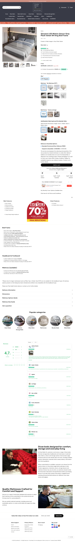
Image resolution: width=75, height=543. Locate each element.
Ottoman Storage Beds (49, 14)
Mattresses (39, 14)
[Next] (36, 65)
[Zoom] (19, 44)
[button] (17, 347)
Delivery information (8, 290)
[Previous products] (69, 182)
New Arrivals (45, 18)
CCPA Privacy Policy (28, 529)
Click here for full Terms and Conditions (51, 193)
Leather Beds (12, 16)
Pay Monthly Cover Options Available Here (51, 190)
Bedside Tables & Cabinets (34, 18)
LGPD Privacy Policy (28, 531)
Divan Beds (12, 14)
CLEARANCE (53, 18)
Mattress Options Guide (10, 298)
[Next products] (71, 182)
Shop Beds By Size (21, 18)
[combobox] (11, 7)
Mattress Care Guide (15, 528)
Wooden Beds (21, 16)
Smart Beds (31, 14)
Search (12, 524)
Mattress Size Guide (8, 302)
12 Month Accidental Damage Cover (53, 185)
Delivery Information (15, 526)
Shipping (49, 73)
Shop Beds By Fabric (10, 18)
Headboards (49, 16)
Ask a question (7, 306)
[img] (43, 48)
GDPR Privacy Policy (28, 527)
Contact (12, 531)
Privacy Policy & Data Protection (29, 525)
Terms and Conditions (15, 530)
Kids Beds (36, 16)
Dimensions (6, 294)
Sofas (42, 16)
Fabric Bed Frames (22, 14)
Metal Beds (29, 16)
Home (6, 14)
